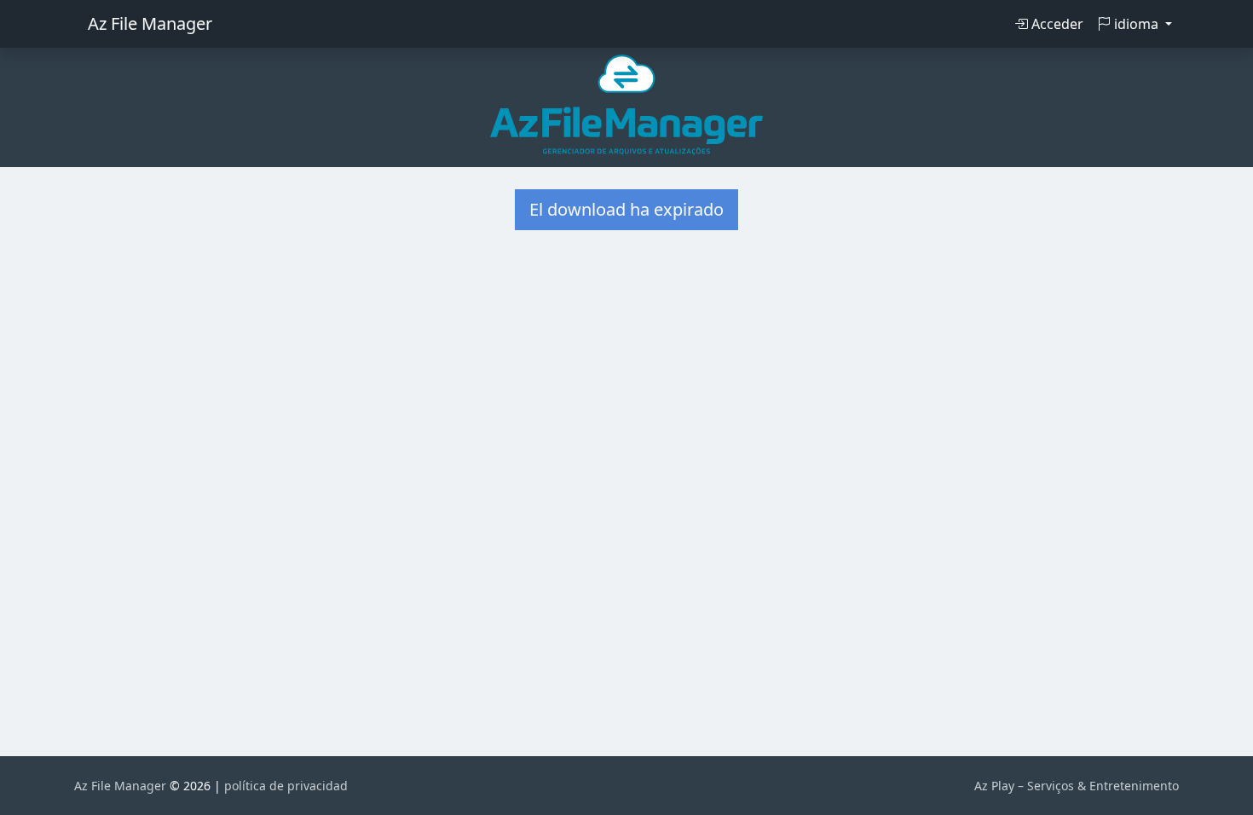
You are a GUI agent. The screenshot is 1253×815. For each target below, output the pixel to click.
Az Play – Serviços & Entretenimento (1076, 785)
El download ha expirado (626, 209)
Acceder (1055, 23)
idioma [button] (1136, 23)
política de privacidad (286, 785)
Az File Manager (150, 23)
